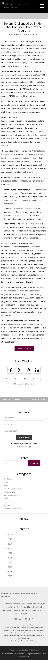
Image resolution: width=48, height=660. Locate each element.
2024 (10, 544)
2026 (10, 534)
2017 (10, 576)
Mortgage (38, 379)
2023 (10, 548)
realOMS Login (24, 656)
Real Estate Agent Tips (11, 495)
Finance (28, 379)
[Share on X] (19, 370)
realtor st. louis (9, 502)
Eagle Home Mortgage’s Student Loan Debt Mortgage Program (22, 291)
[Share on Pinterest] (28, 370)
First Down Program (28, 223)
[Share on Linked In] (37, 370)
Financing (18, 384)
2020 (10, 562)
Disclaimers (42, 654)
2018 (10, 571)
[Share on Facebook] (10, 370)
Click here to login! (24, 446)
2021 (10, 557)
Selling (6, 482)
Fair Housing (33, 641)
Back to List (23, 348)
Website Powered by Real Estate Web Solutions (24, 650)
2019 (10, 567)
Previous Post (12, 399)
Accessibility (25, 641)
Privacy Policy (15, 641)
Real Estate (30, 384)
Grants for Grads (16, 208)
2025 (10, 539)
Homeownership (9, 492)
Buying (18, 379)
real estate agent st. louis (12, 489)
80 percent (11, 52)
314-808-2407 (28, 619)
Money (10, 379)
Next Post (37, 399)
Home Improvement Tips (12, 508)
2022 (10, 553)
